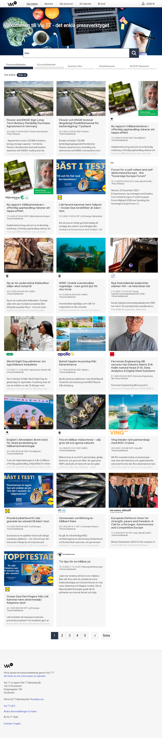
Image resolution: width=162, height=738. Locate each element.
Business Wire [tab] (75, 66)
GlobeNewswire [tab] (107, 66)
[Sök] (134, 53)
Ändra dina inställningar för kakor (20, 711)
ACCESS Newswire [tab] (139, 66)
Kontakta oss (37, 699)
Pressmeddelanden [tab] (16, 64)
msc (20, 74)
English (17, 723)
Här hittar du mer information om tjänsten (25, 676)
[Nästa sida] (95, 635)
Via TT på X (9, 706)
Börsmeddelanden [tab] (46, 64)
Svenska (8, 723)
